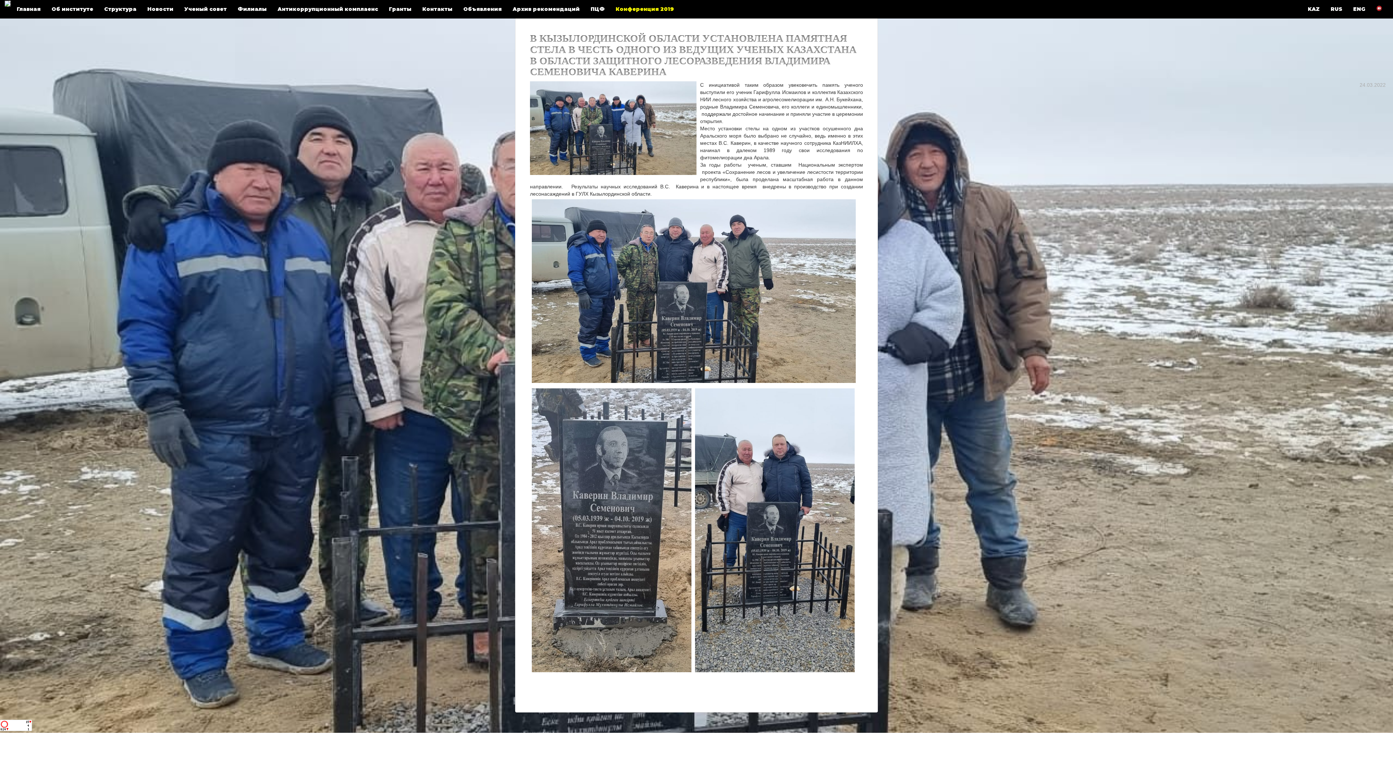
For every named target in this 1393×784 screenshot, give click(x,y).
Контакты (437, 9)
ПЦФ (598, 9)
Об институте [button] (72, 9)
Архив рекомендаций (546, 9)
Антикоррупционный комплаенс (328, 9)
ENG (1359, 9)
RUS (1336, 9)
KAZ (1314, 9)
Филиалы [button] (252, 9)
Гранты (400, 9)
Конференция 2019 (645, 9)
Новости (160, 9)
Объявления (482, 9)
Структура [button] (120, 9)
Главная (29, 9)
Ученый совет (205, 9)
